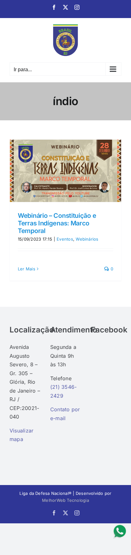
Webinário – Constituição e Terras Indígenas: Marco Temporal (57, 223)
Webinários (87, 239)
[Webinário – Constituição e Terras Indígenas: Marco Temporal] (65, 171)
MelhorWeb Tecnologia (65, 500)
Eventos (65, 239)
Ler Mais (26, 268)
